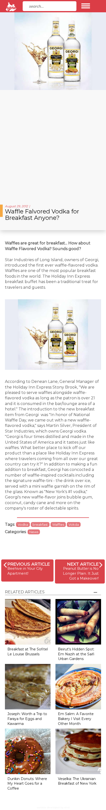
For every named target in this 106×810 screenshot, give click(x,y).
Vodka (23, 524)
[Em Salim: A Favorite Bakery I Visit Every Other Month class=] (78, 686)
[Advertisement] (53, 145)
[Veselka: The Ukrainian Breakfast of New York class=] (78, 751)
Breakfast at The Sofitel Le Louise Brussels (27, 651)
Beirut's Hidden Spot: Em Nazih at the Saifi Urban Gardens (76, 654)
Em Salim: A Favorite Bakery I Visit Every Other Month (76, 719)
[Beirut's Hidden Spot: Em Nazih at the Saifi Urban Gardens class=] (78, 621)
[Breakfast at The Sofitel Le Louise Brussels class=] (28, 621)
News (33, 532)
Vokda (74, 524)
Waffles (58, 524)
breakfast (40, 524)
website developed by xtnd (53, 807)
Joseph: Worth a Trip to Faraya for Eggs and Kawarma (27, 719)
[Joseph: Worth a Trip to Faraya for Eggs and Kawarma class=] (28, 686)
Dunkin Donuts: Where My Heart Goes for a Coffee (27, 784)
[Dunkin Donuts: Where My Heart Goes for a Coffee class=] (28, 751)
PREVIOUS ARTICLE (28, 564)
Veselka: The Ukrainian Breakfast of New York (77, 781)
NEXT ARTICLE (83, 564)
